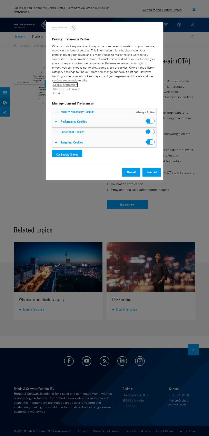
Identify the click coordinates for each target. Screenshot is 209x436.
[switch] (150, 121)
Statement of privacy (66, 89)
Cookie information (65, 84)
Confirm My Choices (67, 154)
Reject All (152, 172)
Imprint (57, 93)
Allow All (131, 172)
